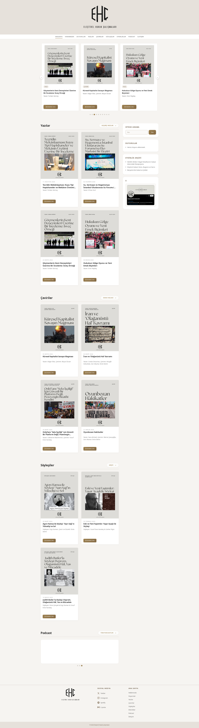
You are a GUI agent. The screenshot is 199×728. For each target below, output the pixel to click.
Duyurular (81, 37)
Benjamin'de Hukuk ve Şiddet (137, 170)
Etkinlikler (121, 37)
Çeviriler (99, 37)
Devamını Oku (51, 107)
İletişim (141, 37)
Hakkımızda (69, 37)
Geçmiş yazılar (107, 125)
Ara (152, 132)
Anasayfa (58, 37)
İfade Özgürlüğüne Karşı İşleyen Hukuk (138, 90)
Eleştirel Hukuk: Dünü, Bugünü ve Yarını (141, 167)
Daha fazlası (108, 298)
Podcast (131, 37)
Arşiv (111, 465)
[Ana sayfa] (70, 694)
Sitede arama (132, 127)
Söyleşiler (110, 37)
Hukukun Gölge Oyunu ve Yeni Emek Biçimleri (98, 91)
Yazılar (91, 37)
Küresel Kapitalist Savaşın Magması (58, 90)
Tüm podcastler (107, 633)
